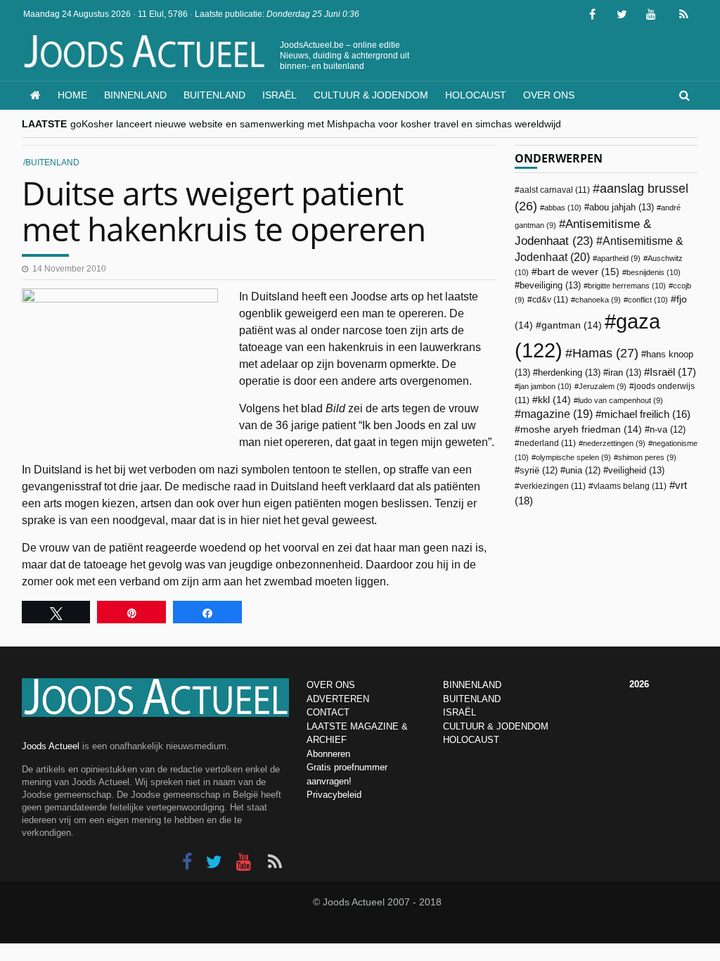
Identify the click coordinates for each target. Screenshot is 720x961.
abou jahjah (621, 207)
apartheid (619, 258)
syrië (539, 471)
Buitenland (214, 95)
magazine (557, 414)
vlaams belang (630, 486)
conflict (648, 299)
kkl (554, 400)
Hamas (605, 352)
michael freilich (645, 414)
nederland (548, 443)
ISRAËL (459, 712)
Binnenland (135, 95)
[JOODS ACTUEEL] (35, 95)
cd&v (550, 300)
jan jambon (545, 386)
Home (72, 95)
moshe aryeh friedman (581, 429)
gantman (571, 325)
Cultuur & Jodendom (371, 95)
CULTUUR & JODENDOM (495, 726)
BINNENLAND (472, 685)
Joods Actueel (50, 746)
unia (582, 471)
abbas (562, 207)
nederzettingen (614, 443)
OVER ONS (331, 685)
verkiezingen (553, 486)
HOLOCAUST (471, 739)
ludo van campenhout (620, 400)
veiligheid (636, 470)
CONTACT (328, 712)
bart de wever (578, 271)
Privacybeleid (334, 794)
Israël (279, 95)
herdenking (569, 372)
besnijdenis (653, 272)
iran (624, 372)
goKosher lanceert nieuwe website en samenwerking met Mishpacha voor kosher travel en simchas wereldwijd (315, 123)
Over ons (548, 95)
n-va (668, 430)
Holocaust (475, 95)
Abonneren (328, 754)
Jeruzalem (602, 386)
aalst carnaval (555, 190)
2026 (639, 684)
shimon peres (647, 457)
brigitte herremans (627, 285)
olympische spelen (573, 457)
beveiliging (550, 285)
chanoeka (598, 299)
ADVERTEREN (338, 699)
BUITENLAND (472, 699)
